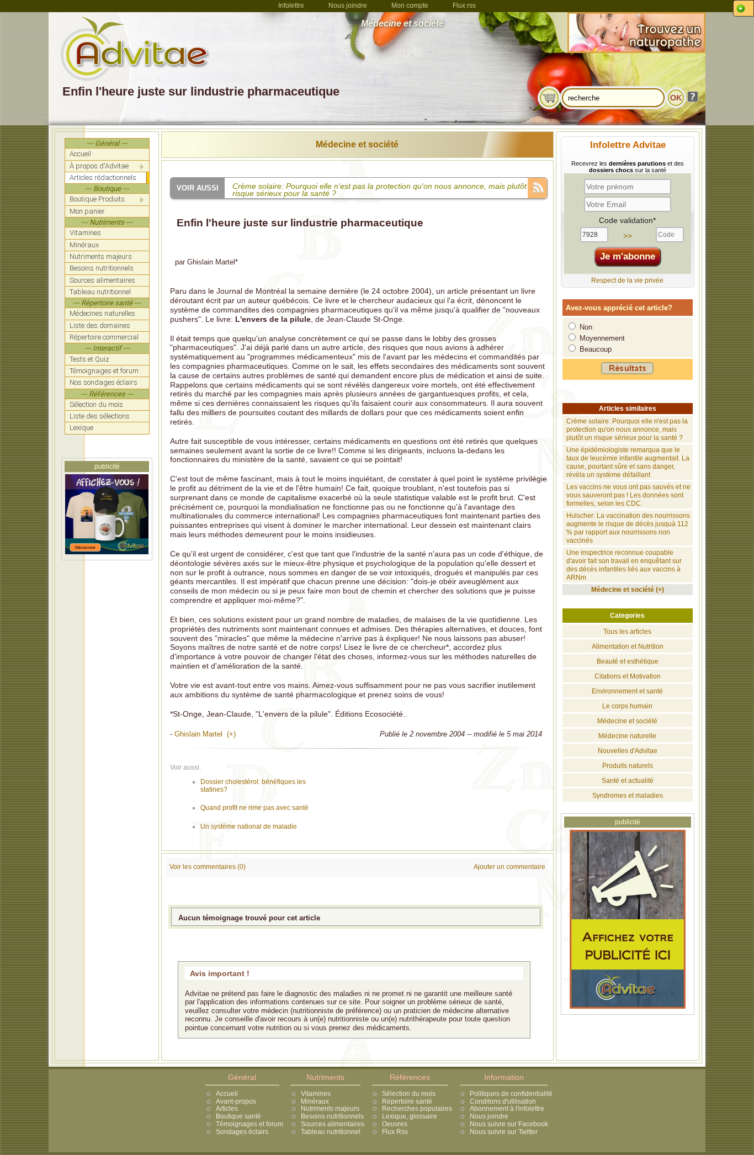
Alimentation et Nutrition (627, 646)
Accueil (227, 1094)
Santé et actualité (628, 781)
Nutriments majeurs (330, 1108)
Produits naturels (627, 766)
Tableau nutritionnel (330, 1132)
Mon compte (409, 5)
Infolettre (291, 5)
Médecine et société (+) (627, 590)
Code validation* (627, 220)
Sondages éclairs (242, 1132)
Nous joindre (347, 5)
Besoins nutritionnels (332, 1116)
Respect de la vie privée (627, 280)
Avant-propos (236, 1101)
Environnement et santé (627, 691)
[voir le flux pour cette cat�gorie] (537, 187)
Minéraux (315, 1101)
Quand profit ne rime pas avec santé (254, 808)
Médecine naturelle (627, 736)
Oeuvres (394, 1124)
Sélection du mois (409, 1094)
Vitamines (316, 1094)
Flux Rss (395, 1132)
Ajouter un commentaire (509, 867)
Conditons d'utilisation (503, 1101)
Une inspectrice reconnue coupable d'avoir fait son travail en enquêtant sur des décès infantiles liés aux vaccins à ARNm (624, 565)
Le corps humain (627, 706)
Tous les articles (627, 631)
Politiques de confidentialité (511, 1094)
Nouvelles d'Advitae (627, 751)
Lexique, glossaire (409, 1116)
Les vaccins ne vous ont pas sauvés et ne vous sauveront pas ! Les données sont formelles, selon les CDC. (628, 495)
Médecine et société (357, 144)
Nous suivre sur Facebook (509, 1124)
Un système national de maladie (248, 826)
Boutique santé (238, 1116)
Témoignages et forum (249, 1124)
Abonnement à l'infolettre (507, 1108)
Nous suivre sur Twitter (504, 1132)
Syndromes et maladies (627, 795)
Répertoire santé (407, 1101)
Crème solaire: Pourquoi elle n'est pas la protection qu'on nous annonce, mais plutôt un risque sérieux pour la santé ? (627, 429)
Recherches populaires (417, 1108)
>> (627, 235)
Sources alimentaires (332, 1124)
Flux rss (464, 5)
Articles (227, 1108)
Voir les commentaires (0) (207, 867)
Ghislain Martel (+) (205, 734)
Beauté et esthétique (628, 661)
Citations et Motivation (627, 676)
